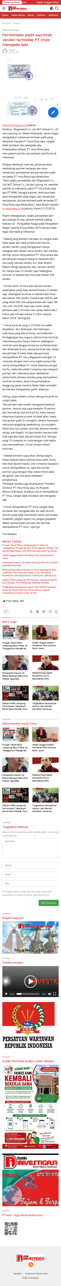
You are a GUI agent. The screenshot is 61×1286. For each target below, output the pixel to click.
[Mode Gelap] (51, 8)
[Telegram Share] (50, 611)
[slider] (28, 994)
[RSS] (30, 1265)
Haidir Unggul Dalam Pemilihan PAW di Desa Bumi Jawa (28, 557)
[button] (30, 981)
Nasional (14, 29)
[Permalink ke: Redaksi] (4, 50)
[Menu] (4, 8)
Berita (5, 29)
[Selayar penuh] (54, 993)
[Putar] (6, 993)
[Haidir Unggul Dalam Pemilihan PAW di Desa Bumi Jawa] (45, 632)
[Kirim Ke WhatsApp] (56, 611)
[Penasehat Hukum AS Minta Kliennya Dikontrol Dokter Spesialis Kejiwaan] (15, 662)
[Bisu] (49, 993)
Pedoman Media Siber (36, 1273)
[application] (30, 981)
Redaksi (12, 50)
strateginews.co (11, 208)
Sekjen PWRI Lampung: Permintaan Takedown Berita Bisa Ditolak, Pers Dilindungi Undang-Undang (29, 581)
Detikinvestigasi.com (14, 125)
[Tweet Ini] (37, 611)
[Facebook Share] (31, 611)
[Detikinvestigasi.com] (17, 8)
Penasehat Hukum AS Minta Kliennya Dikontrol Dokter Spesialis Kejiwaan (30, 564)
